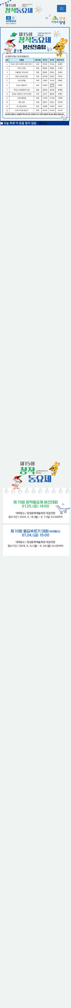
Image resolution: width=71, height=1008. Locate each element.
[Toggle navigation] (61, 8)
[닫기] (43, 123)
